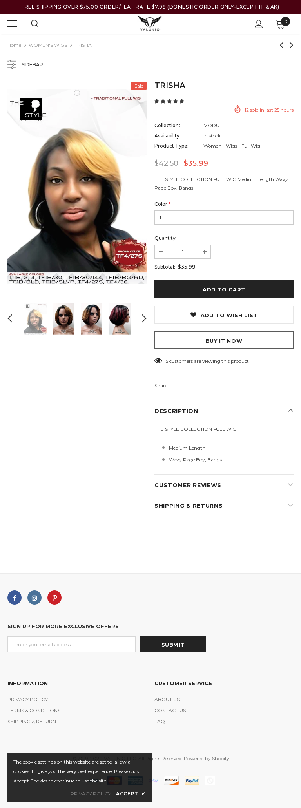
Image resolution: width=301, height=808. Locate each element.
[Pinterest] (54, 597)
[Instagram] (34, 597)
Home (14, 45)
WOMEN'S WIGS (48, 45)
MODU (211, 125)
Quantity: (165, 238)
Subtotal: (164, 267)
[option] (77, 186)
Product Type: (171, 146)
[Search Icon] (35, 24)
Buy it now (224, 341)
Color (162, 204)
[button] (169, 101)
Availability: (167, 136)
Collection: (167, 125)
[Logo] (149, 23)
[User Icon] (259, 24)
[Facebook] (14, 597)
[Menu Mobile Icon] (12, 24)
